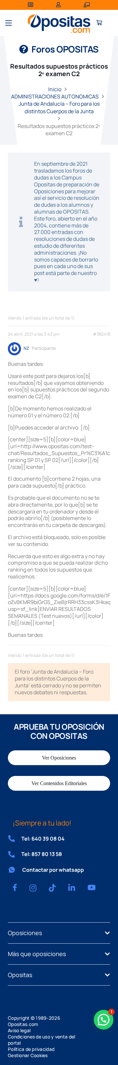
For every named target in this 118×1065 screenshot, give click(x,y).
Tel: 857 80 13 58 (41, 854)
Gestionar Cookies (28, 1055)
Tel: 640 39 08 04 (43, 838)
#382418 (101, 334)
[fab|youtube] (92, 887)
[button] (8, 23)
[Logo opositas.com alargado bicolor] (59, 23)
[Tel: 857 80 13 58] (14, 854)
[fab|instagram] (33, 888)
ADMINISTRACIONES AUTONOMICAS (55, 96)
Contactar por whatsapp (53, 869)
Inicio (54, 89)
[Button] (99, 23)
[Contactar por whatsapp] (15, 869)
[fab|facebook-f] (14, 887)
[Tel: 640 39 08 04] (14, 838)
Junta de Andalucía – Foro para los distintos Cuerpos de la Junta (59, 107)
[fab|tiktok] (52, 888)
